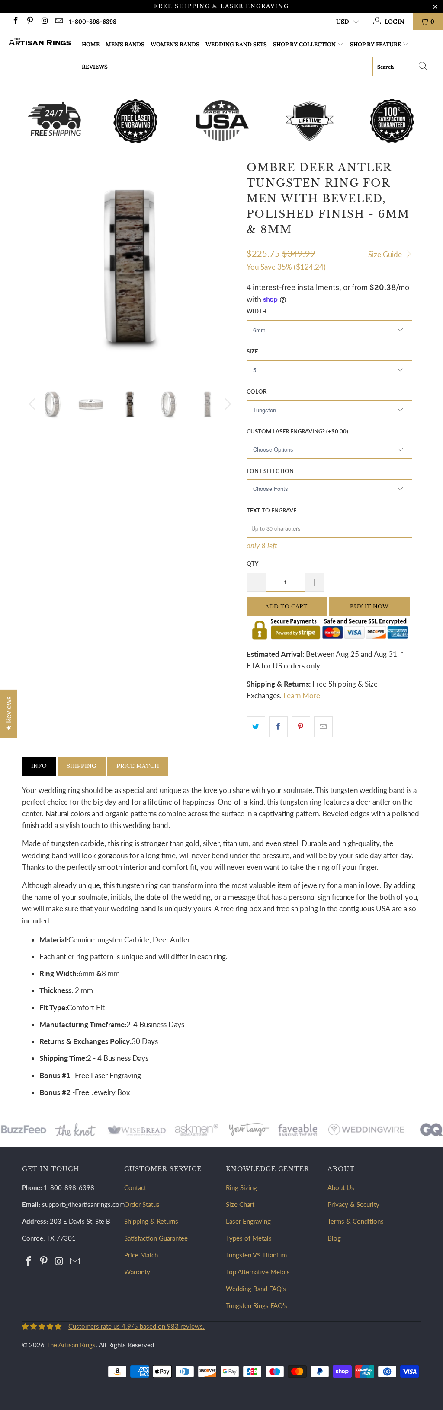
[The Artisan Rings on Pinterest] (30, 21)
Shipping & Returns (151, 1221)
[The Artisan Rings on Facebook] (15, 21)
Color (256, 391)
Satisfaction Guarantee (156, 1238)
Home (91, 44)
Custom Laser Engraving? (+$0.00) (297, 431)
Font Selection (270, 471)
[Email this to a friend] (323, 726)
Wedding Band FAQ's (256, 1288)
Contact (135, 1187)
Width (256, 311)
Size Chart (240, 1204)
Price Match (137, 766)
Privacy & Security (353, 1204)
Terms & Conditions (355, 1221)
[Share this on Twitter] (256, 726)
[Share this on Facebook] (278, 726)
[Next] (226, 404)
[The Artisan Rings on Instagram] (44, 21)
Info (39, 766)
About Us (340, 1187)
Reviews (95, 66)
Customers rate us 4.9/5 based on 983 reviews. (136, 1326)
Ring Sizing (241, 1187)
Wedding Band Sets (236, 44)
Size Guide (386, 254)
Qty (252, 563)
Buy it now (369, 606)
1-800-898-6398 (92, 21)
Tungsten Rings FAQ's (256, 1305)
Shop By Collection (304, 44)
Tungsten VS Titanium (256, 1255)
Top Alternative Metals (258, 1272)
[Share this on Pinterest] (301, 726)
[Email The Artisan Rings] (59, 21)
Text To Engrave (271, 510)
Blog (334, 1238)
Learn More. (302, 695)
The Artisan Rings (71, 1345)
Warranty (137, 1272)
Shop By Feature (375, 44)
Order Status (142, 1204)
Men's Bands (125, 44)
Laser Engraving (248, 1221)
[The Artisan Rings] (40, 42)
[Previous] (33, 404)
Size (252, 351)
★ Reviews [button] (8, 713)
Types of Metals (249, 1238)
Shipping (81, 766)
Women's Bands (175, 44)
